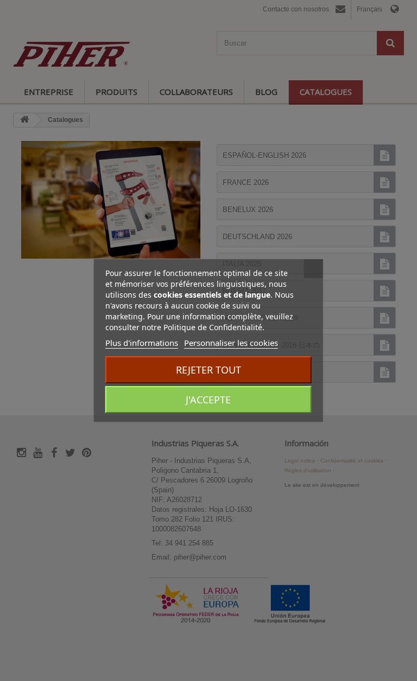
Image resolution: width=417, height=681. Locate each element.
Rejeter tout (208, 369)
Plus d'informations (141, 342)
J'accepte (208, 399)
